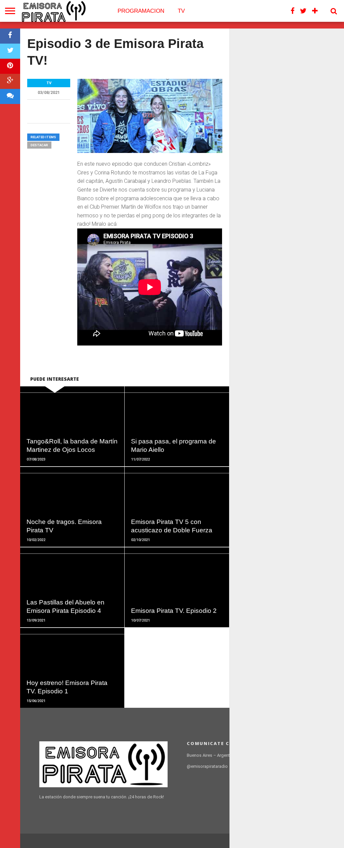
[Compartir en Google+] (10, 81)
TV (181, 11)
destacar (39, 145)
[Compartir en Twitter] (10, 51)
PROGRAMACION (141, 11)
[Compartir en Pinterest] (10, 66)
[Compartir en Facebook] (10, 36)
